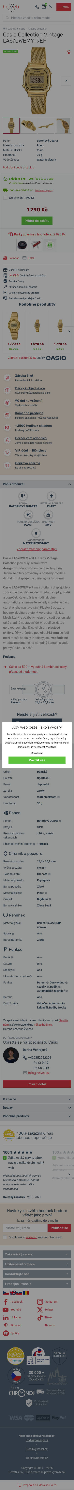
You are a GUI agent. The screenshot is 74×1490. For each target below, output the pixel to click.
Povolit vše (37, 760)
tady (53, 747)
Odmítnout (37, 753)
